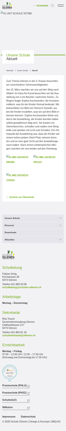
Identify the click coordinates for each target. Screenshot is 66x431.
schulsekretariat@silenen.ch (18, 335)
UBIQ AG (55, 421)
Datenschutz (28, 416)
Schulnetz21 (9, 400)
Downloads (10, 232)
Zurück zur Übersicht (21, 197)
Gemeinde (42, 5)
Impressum (8, 416)
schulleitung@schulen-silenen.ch (21, 287)
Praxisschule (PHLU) (14, 385)
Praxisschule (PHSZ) (14, 393)
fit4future (7, 407)
